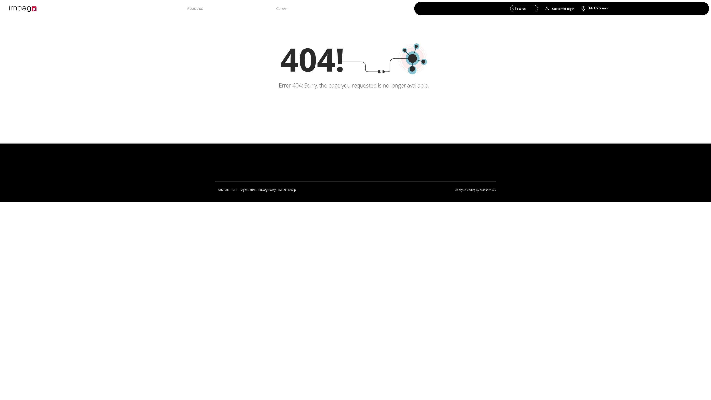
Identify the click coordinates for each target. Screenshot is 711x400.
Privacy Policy (267, 190)
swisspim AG (488, 190)
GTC (234, 190)
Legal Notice (248, 190)
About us (195, 8)
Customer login (563, 8)
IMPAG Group (287, 190)
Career (282, 8)
